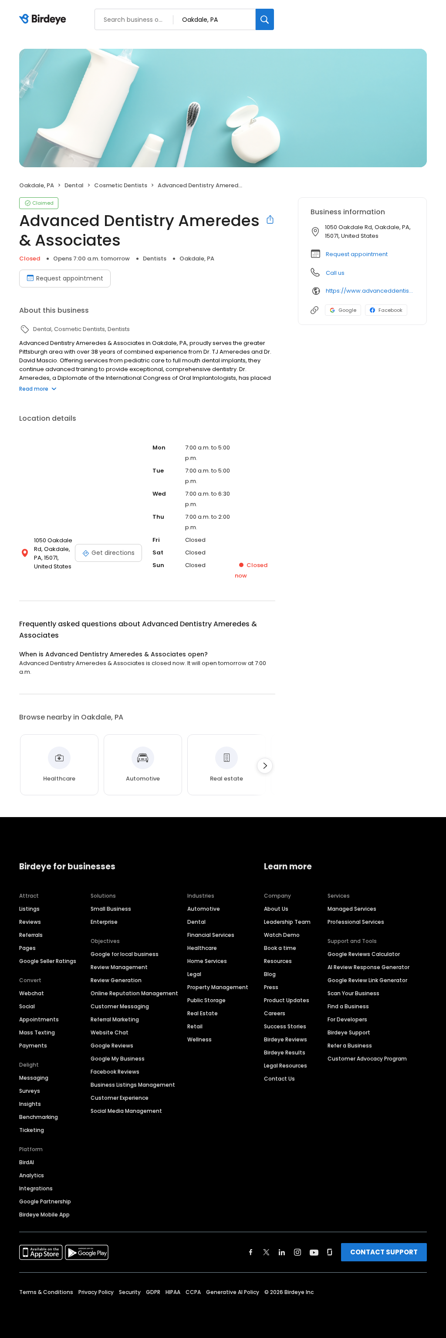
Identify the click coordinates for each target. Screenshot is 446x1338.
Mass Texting (37, 1032)
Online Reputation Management (134, 993)
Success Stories (285, 1026)
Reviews (30, 922)
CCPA (193, 1292)
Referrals (31, 935)
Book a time (280, 948)
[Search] (265, 19)
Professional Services (356, 922)
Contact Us (279, 1078)
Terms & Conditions (46, 1292)
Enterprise (104, 922)
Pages (27, 948)
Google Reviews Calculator (364, 954)
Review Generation (116, 980)
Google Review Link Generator (367, 980)
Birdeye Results (284, 1052)
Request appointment (69, 278)
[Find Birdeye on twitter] (266, 1252)
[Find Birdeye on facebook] (250, 1252)
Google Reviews (112, 1045)
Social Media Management (126, 1111)
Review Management (119, 967)
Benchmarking (38, 1117)
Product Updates (286, 1000)
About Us (276, 908)
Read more (33, 388)
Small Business (111, 908)
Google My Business (118, 1058)
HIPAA (173, 1292)
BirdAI (26, 1162)
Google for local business (125, 954)
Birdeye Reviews (285, 1039)
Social (27, 1006)
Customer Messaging (120, 1006)
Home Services (207, 961)
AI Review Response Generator (368, 967)
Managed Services (352, 908)
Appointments (39, 1019)
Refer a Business (350, 1045)
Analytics (31, 1175)
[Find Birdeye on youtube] (314, 1252)
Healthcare (202, 948)
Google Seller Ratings (47, 961)
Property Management (217, 987)
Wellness (199, 1039)
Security (130, 1292)
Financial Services (210, 935)
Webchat (31, 993)
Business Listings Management (133, 1084)
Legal (194, 974)
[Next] (265, 766)
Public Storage (206, 1000)
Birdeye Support (349, 1032)
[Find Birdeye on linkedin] (281, 1252)
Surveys (29, 1091)
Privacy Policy (96, 1292)
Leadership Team (287, 922)
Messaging (33, 1077)
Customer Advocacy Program (367, 1058)
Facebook (390, 310)
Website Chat (109, 1032)
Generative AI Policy (232, 1292)
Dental (196, 922)
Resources (278, 961)
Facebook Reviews (115, 1071)
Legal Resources (285, 1065)
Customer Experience (120, 1097)
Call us (335, 273)
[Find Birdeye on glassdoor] (329, 1252)
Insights (30, 1104)
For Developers (347, 1019)
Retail (195, 1026)
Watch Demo (282, 935)
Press (271, 987)
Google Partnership (45, 1201)
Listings (29, 908)
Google (347, 310)
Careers (274, 1013)
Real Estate (202, 1013)
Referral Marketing (115, 1019)
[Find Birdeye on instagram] (297, 1252)
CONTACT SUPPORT (384, 1252)
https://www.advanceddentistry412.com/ (370, 291)
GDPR (153, 1292)
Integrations (36, 1188)
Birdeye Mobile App (44, 1214)
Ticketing (31, 1130)
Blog (270, 974)
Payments (33, 1045)
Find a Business (348, 1006)
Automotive (203, 908)
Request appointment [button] (357, 254)
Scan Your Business (353, 993)
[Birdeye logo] (44, 20)
